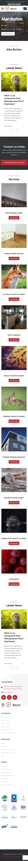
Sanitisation (14, 579)
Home (3, 743)
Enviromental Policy (6, 772)
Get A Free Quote (7, 34)
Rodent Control (5, 720)
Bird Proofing (5, 726)
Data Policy (4, 781)
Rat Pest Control (5, 723)
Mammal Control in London (14, 416)
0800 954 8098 (14, 4)
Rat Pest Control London (14, 498)
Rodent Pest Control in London (14, 538)
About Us (3, 746)
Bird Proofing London (14, 213)
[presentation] (11, 130)
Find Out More (14, 218)
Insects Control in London (14, 376)
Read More (8, 124)
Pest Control (4, 717)
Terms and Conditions (7, 769)
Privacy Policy (5, 766)
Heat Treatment (14, 335)
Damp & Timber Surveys (14, 253)
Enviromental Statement (8, 775)
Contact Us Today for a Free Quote (14, 162)
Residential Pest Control (7, 752)
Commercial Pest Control (8, 733)
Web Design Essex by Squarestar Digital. (13, 856)
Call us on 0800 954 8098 (13, 29)
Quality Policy (5, 778)
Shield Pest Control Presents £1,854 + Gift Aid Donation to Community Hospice (13, 102)
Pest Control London (9, 23)
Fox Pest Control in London (14, 294)
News (2, 755)
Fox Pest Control (5, 730)
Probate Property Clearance (14, 457)
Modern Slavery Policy (7, 784)
